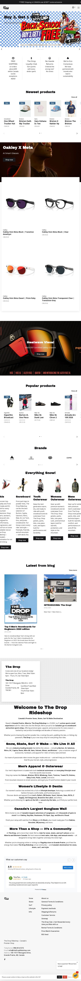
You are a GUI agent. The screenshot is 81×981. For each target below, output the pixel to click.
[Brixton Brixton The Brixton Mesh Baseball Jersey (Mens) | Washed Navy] (71, 108)
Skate (31, 902)
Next (80, 49)
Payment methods (48, 908)
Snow (31, 898)
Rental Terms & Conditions (51, 928)
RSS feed (44, 934)
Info (30, 912)
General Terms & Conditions (52, 902)
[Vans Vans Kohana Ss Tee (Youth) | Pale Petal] (40, 108)
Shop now (9, 160)
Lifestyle (32, 908)
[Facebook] (5, 959)
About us (45, 898)
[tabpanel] (40, 29)
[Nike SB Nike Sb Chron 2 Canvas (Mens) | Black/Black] (56, 402)
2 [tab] (43, 649)
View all (74, 97)
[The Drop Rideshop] (6, 898)
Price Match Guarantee (50, 931)
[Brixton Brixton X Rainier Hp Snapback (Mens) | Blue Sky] (56, 108)
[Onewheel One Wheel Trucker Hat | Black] (10, 108)
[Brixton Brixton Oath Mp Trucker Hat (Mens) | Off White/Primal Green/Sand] (25, 108)
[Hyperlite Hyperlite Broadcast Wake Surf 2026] (10, 402)
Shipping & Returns (48, 912)
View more (73, 570)
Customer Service (48, 915)
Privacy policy (46, 905)
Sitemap (44, 918)
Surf (30, 905)
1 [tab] (41, 649)
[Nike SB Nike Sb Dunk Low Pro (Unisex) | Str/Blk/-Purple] (40, 402)
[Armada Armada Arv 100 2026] (71, 402)
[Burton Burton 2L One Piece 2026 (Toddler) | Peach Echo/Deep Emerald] (25, 402)
